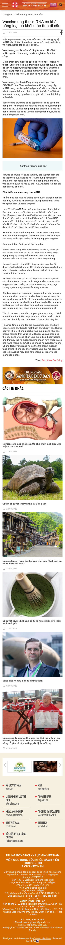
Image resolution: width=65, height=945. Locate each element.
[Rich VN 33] (32, 375)
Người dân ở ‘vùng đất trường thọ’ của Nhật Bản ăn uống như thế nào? (32, 562)
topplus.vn (43, 800)
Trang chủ (7, 14)
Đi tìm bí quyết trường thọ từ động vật (24, 503)
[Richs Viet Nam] (53, 4)
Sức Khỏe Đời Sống (52, 360)
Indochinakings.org (14, 841)
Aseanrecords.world (47, 815)
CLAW (33, 941)
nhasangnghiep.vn (14, 815)
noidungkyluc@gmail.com (36, 922)
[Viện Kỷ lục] (15, 4)
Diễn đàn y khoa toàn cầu (29, 14)
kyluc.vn (9, 788)
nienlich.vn (43, 826)
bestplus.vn (11, 826)
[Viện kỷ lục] (34, 4)
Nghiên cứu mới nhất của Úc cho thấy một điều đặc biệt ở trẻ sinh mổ (31, 445)
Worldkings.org (12, 803)
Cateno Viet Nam (42, 938)
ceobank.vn (43, 788)
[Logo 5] (20, 766)
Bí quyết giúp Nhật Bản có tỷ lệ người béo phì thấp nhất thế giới (31, 622)
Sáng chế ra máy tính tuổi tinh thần (22, 680)
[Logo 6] (45, 766)
